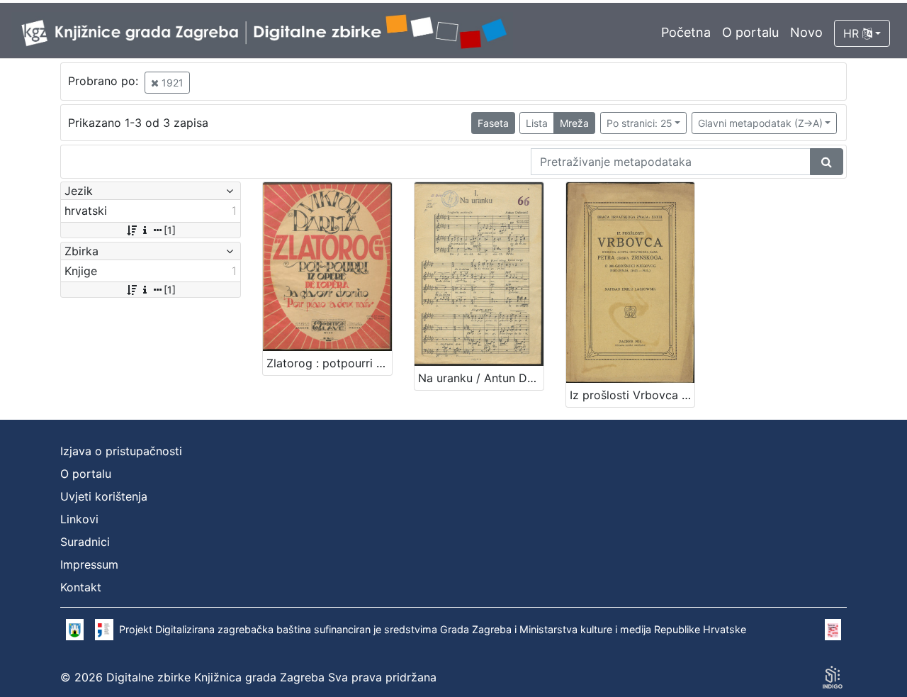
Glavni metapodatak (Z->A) (760, 123)
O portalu (750, 32)
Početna (686, 32)
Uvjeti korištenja (103, 496)
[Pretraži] (826, 161)
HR (852, 33)
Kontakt (80, 587)
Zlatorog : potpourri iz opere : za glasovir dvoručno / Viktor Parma (329, 363)
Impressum (89, 564)
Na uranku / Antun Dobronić (480, 378)
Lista (537, 123)
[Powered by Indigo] (832, 677)
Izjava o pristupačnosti (121, 451)
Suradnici (85, 542)
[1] (170, 230)
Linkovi (79, 519)
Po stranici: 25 (639, 123)
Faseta (493, 123)
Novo (806, 32)
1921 (171, 83)
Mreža (574, 123)
